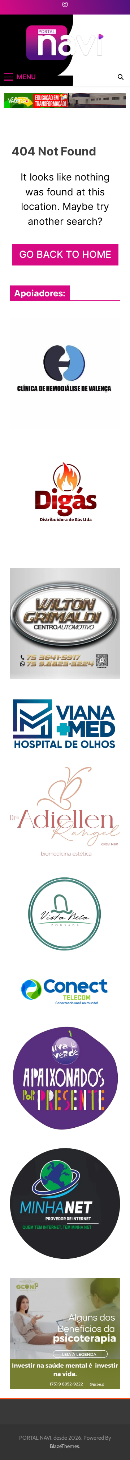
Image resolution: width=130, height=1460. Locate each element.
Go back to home (65, 254)
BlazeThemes (64, 1446)
